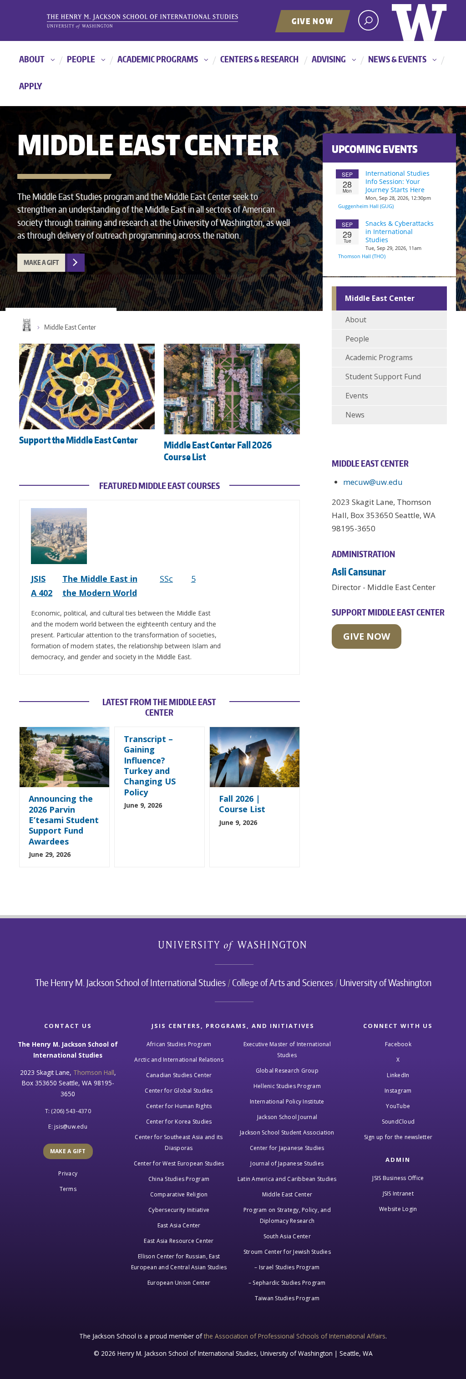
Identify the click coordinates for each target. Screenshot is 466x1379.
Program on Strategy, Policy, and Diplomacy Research (287, 1215)
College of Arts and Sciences (282, 982)
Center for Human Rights (179, 1106)
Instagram (398, 1090)
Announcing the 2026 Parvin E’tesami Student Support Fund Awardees (64, 820)
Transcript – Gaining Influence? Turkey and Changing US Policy (150, 765)
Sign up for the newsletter (398, 1137)
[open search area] (368, 20)
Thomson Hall (93, 1072)
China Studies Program (178, 1179)
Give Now (313, 21)
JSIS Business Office (398, 1178)
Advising (329, 59)
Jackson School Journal (287, 1117)
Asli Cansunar (359, 571)
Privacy (67, 1173)
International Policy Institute (287, 1101)
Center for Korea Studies (179, 1121)
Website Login (398, 1209)
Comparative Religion (179, 1194)
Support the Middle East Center (78, 440)
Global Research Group (287, 1070)
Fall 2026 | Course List (242, 803)
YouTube (398, 1106)
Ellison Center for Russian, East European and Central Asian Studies (179, 1261)
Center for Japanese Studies (287, 1148)
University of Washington (419, 20)
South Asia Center (287, 1236)
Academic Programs (157, 59)
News (355, 415)
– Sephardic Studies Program (287, 1283)
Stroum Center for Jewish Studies (287, 1252)
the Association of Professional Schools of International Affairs (294, 1336)
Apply (30, 86)
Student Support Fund (383, 376)
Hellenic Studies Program (287, 1086)
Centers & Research (259, 59)
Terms (68, 1189)
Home (26, 325)
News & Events (397, 59)
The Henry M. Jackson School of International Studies (130, 982)
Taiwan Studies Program (287, 1298)
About (32, 59)
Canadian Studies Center (179, 1075)
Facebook (398, 1044)
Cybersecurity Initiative (178, 1210)
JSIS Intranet (398, 1193)
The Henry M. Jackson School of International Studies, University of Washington (158, 21)
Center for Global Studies (179, 1090)
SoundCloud (398, 1121)
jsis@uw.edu (70, 1126)
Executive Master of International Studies (287, 1049)
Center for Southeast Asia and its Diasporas (179, 1142)
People (81, 59)
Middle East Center (70, 327)
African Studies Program (179, 1044)
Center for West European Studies (179, 1163)
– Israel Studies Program (286, 1267)
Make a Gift (41, 262)
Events (356, 396)
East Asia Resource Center (178, 1241)
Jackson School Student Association (287, 1132)
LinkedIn (398, 1075)
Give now (366, 636)
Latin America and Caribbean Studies (287, 1179)
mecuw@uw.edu (373, 482)
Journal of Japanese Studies (287, 1163)
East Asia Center (179, 1225)
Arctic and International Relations (178, 1060)
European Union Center (178, 1283)
